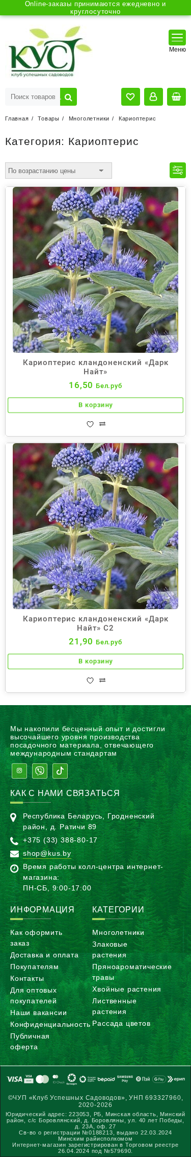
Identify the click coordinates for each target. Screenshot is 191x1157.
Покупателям (34, 966)
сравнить (102, 424)
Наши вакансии (38, 1012)
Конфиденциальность (50, 1024)
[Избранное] (90, 424)
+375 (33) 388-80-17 (60, 840)
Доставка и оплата (44, 955)
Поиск (68, 97)
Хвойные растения (126, 989)
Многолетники (118, 932)
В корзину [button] (95, 405)
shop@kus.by (47, 853)
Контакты (27, 978)
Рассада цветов (121, 1023)
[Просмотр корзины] (176, 97)
